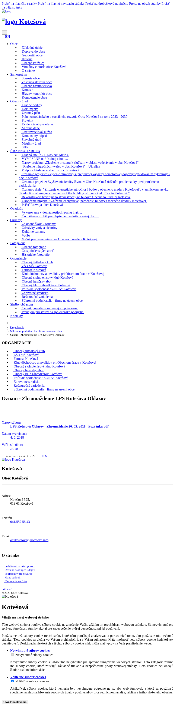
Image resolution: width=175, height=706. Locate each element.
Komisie (27, 90)
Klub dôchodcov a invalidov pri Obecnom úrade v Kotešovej (62, 274)
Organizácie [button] (18, 258)
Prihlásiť (7, 589)
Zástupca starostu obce (36, 82)
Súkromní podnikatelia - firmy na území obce (52, 300)
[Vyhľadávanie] (3, 36)
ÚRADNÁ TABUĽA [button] (25, 151)
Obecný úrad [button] (19, 101)
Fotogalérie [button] (17, 243)
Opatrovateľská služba (36, 132)
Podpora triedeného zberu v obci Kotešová (50, 170)
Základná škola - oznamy (38, 224)
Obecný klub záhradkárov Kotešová (45, 285)
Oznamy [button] (16, 220)
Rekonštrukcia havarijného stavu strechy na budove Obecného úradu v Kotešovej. (76, 197)
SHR (25, 147)
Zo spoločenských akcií (37, 251)
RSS (44, 456)
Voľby (26, 235)
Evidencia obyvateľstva (37, 124)
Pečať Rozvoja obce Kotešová (42, 205)
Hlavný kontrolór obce (36, 93)
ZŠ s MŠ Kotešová (34, 266)
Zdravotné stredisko (34, 293)
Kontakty (16, 316)
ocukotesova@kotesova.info (29, 540)
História (26, 59)
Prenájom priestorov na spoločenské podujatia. (52, 312)
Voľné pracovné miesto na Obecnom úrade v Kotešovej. (59, 239)
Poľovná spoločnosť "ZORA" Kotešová (48, 289)
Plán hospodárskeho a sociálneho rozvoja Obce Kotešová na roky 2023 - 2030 (74, 116)
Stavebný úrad (31, 139)
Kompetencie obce (34, 97)
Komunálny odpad (34, 136)
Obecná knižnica (32, 63)
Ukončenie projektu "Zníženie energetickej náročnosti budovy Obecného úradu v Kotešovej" (84, 201)
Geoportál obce (31, 55)
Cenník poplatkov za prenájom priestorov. (49, 308)
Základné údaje (31, 47)
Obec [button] (14, 44)
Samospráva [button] (18, 74)
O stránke (28, 70)
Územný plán (30, 113)
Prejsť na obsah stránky (145, 3)
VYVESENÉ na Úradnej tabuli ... (44, 159)
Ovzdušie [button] (16, 208)
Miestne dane (30, 128)
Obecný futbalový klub (37, 262)
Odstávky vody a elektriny (39, 228)
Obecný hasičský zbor (36, 281)
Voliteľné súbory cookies (32, 681)
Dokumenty (29, 109)
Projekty (27, 120)
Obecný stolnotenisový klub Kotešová (47, 277)
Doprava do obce (33, 51)
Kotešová (31, 21)
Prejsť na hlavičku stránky (19, 3)
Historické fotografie (35, 254)
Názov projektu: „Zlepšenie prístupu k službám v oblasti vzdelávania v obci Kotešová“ (80, 162)
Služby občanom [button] (21, 304)
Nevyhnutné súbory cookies (34, 655)
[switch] (12, 654)
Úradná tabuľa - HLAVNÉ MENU (45, 155)
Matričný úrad (31, 143)
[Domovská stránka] (6, 11)
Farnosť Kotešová (33, 270)
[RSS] (3, 547)
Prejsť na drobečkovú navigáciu (106, 3)
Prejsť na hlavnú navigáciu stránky (61, 3)
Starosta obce (30, 78)
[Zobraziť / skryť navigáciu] (4, 32)
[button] (7, 36)
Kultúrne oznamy (33, 231)
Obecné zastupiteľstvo (36, 86)
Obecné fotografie (33, 247)
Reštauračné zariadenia (37, 296)
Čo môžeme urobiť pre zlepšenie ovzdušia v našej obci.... (60, 216)
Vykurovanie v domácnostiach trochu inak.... (51, 212)
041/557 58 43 (20, 522)
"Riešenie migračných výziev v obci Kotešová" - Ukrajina (60, 166)
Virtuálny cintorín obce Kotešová (43, 67)
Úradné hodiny (31, 105)
